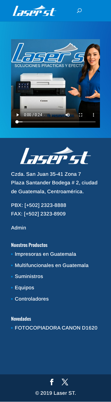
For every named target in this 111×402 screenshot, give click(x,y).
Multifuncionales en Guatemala (52, 265)
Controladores (32, 299)
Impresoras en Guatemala (45, 254)
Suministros (29, 276)
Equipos (24, 287)
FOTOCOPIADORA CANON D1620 (56, 328)
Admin (18, 228)
